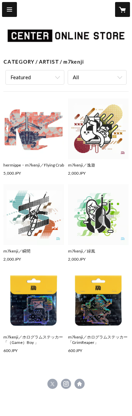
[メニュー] (9, 9)
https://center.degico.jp (79, 384)
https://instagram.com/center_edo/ (66, 384)
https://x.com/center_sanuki (52, 384)
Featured (20, 77)
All (76, 77)
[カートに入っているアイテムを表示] (122, 9)
